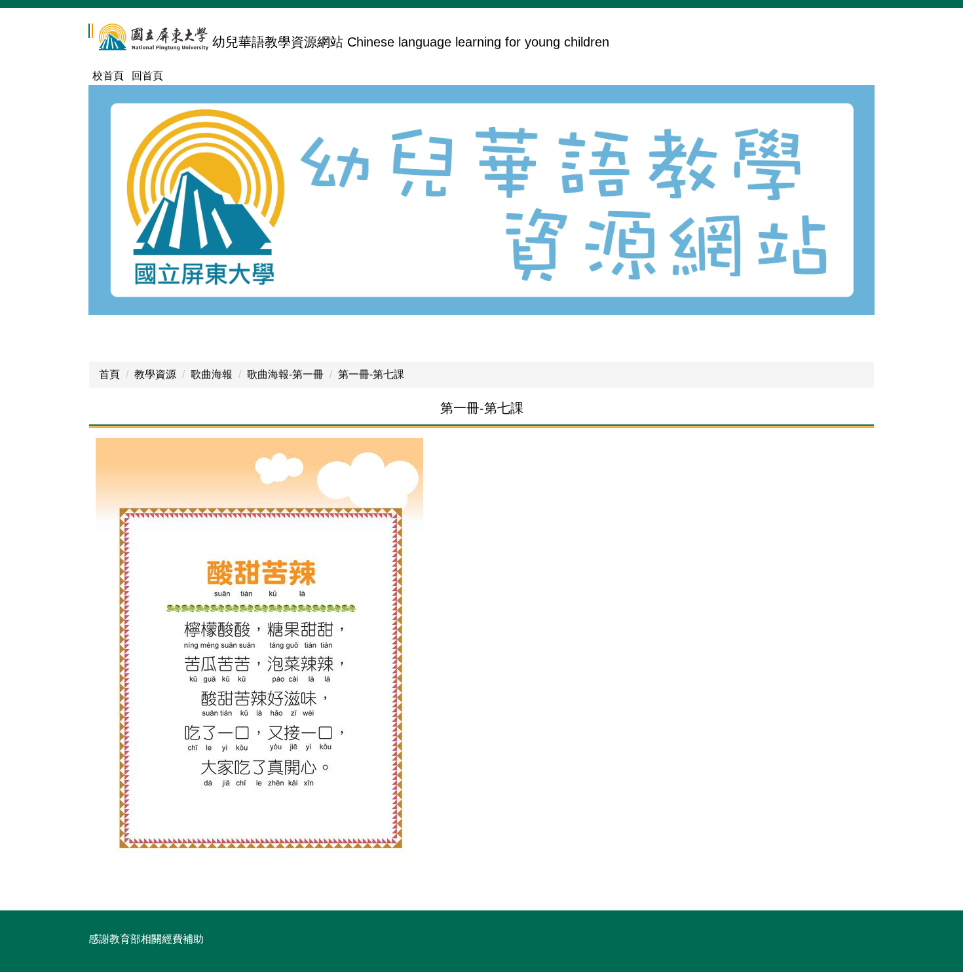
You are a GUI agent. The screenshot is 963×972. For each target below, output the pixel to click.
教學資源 (155, 374)
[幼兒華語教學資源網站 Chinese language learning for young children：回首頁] (148, 37)
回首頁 (147, 75)
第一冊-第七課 (371, 374)
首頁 (109, 374)
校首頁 (108, 75)
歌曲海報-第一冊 (285, 374)
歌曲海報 (212, 374)
